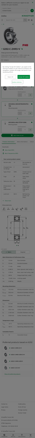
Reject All (10, 77)
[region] (17, 74)
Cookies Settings (17, 82)
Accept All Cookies (23, 77)
